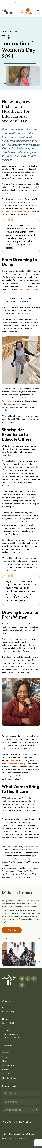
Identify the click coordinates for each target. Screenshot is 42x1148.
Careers (6, 1069)
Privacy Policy (7, 1138)
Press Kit (6, 1073)
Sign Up (35, 1110)
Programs (6, 1056)
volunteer (14, 760)
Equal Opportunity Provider (17, 1122)
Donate (5, 1052)
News (4, 1061)
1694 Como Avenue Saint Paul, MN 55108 (10, 1036)
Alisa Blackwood (31, 846)
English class (20, 283)
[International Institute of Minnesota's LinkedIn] (22, 979)
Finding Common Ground (13, 1065)
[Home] (8, 11)
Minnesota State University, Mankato (18, 211)
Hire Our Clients (9, 1078)
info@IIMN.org (8, 1011)
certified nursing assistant (26, 289)
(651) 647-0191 (8, 1023)
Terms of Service (21, 1138)
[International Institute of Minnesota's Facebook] (34, 979)
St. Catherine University (14, 763)
